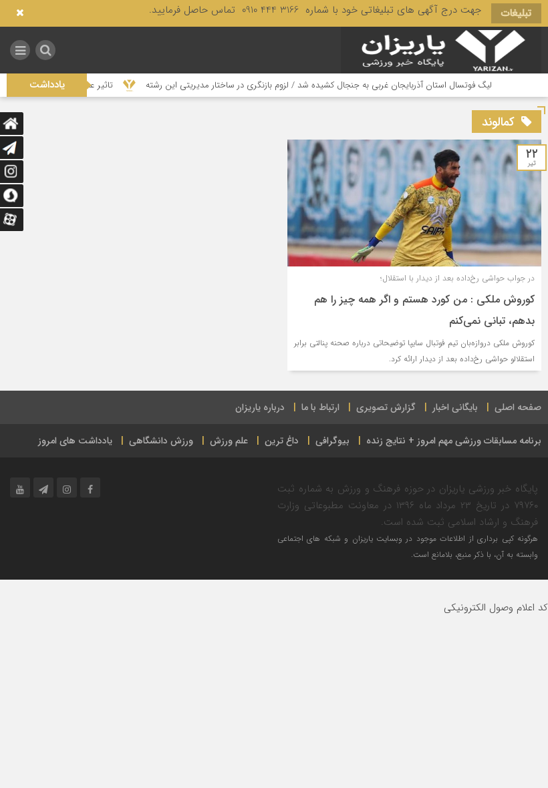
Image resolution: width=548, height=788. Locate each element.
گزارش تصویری (386, 407)
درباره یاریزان (260, 407)
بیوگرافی (332, 440)
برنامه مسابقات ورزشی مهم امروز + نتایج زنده (453, 440)
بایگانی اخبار (455, 407)
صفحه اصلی (518, 407)
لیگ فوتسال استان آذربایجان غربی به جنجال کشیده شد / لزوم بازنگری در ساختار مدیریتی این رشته (331, 85)
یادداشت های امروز (75, 440)
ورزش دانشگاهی (161, 440)
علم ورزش (229, 440)
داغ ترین (282, 440)
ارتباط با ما (320, 407)
